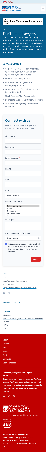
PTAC (5, 328)
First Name (11, 136)
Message (10, 219)
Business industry (14, 201)
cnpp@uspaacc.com (10, 437)
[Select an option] (23, 206)
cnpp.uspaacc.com (21, 440)
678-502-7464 (8, 284)
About (5, 339)
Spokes (6, 343)
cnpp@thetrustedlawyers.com (15, 281)
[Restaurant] (23, 211)
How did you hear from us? (18, 233)
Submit (35, 259)
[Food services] (23, 213)
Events (6, 347)
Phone (8, 169)
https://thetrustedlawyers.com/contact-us (19, 287)
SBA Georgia (8, 315)
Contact (6, 355)
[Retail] (23, 208)
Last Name (10, 147)
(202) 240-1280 (26, 437)
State (8, 190)
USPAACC (7, 359)
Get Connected (9, 362)
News (5, 351)
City (7, 180)
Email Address (12, 158)
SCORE (5, 325)
